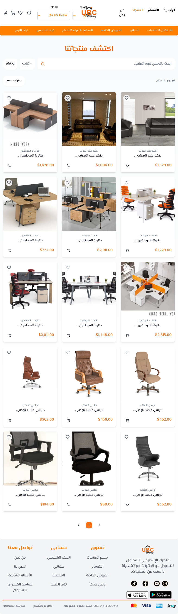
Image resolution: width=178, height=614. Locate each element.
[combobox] (27, 64)
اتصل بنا (20, 567)
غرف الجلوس (45, 30)
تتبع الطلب (59, 585)
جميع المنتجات (97, 558)
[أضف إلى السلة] (127, 166)
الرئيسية (169, 10)
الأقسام (153, 10)
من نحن (122, 13)
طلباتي (58, 567)
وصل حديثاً (97, 585)
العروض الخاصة (111, 30)
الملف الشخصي (59, 558)
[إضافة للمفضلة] (126, 98)
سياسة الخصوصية (14, 606)
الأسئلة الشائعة (20, 576)
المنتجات (137, 10)
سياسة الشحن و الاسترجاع (20, 587)
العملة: (54, 7)
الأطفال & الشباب (159, 30)
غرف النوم (22, 30)
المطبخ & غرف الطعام (77, 30)
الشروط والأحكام (43, 606)
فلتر (8, 63)
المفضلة (59, 576)
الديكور (134, 30)
